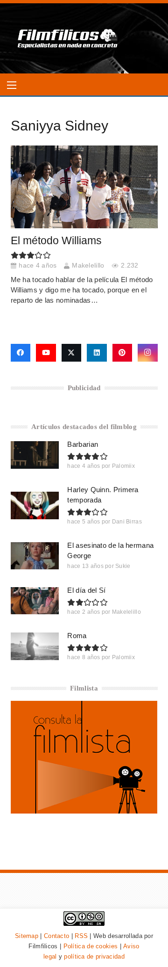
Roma (76, 636)
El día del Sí (86, 590)
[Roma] (35, 646)
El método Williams (56, 241)
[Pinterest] (122, 353)
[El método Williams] (84, 186)
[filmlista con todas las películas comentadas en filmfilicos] (84, 811)
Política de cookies (90, 946)
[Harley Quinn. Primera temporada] (35, 505)
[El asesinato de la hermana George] (35, 555)
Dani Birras (127, 521)
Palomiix (123, 466)
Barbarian (82, 444)
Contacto (56, 935)
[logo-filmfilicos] (68, 38)
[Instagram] (148, 353)
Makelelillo (88, 265)
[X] (72, 353)
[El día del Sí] (35, 600)
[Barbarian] (35, 454)
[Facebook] (21, 353)
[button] (11, 85)
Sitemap (26, 935)
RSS (81, 935)
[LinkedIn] (97, 353)
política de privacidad (94, 956)
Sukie (123, 566)
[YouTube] (46, 353)
